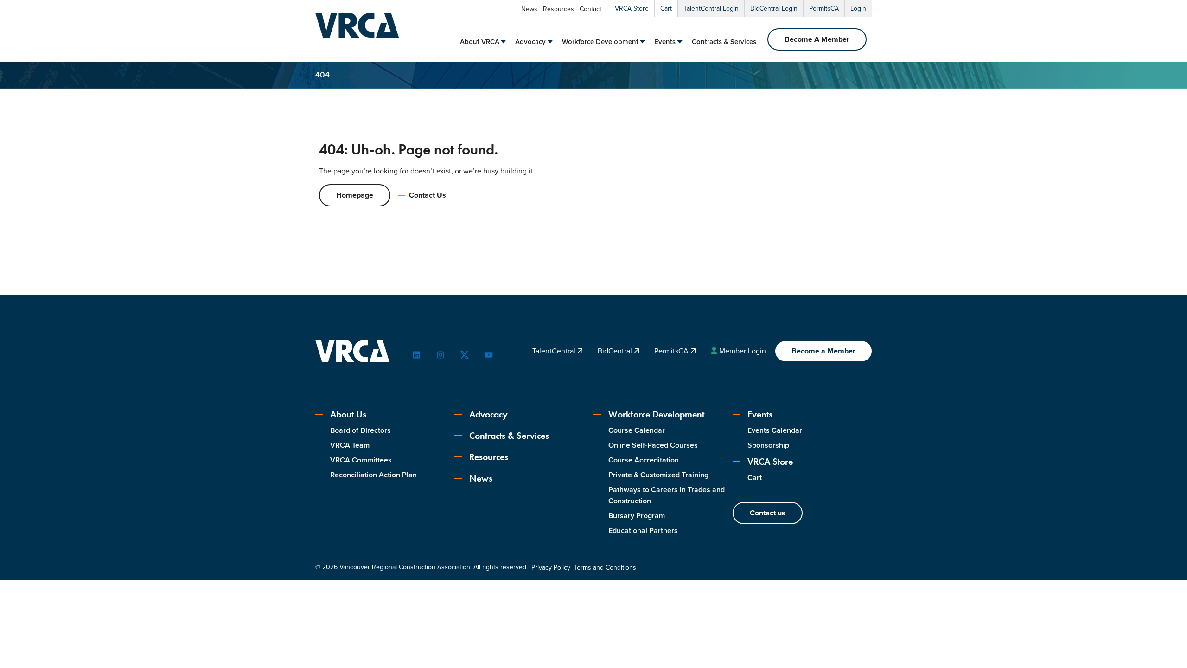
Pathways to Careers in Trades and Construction (666, 495)
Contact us (767, 512)
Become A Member (817, 39)
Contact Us (427, 195)
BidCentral (616, 351)
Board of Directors (360, 430)
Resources (558, 9)
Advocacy (530, 42)
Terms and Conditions (605, 567)
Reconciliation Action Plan (373, 474)
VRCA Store (632, 8)
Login (858, 8)
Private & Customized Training (658, 474)
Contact (590, 9)
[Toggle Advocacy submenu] (550, 42)
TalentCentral (554, 351)
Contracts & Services (724, 42)
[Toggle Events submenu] (679, 42)
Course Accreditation (643, 460)
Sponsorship (768, 445)
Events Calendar (774, 430)
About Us (348, 414)
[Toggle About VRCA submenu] (503, 42)
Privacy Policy (550, 567)
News (529, 9)
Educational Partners (643, 530)
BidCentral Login (774, 8)
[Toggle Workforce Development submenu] (642, 42)
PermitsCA (824, 8)
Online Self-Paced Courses (653, 445)
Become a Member (823, 351)
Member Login (742, 351)
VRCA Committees (361, 460)
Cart (666, 8)
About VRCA (479, 42)
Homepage (354, 195)
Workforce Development (600, 42)
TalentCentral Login (711, 8)
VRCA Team (350, 445)
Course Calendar (636, 430)
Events (665, 42)
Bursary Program (636, 515)
